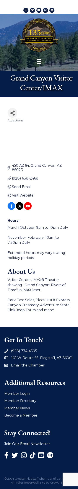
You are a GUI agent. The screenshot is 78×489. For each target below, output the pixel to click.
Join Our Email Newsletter (27, 444)
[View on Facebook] (11, 209)
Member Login (17, 394)
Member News (17, 408)
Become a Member (20, 415)
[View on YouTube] (28, 209)
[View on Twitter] (19, 209)
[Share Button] (12, 113)
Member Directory (20, 401)
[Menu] (39, 61)
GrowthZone (59, 482)
